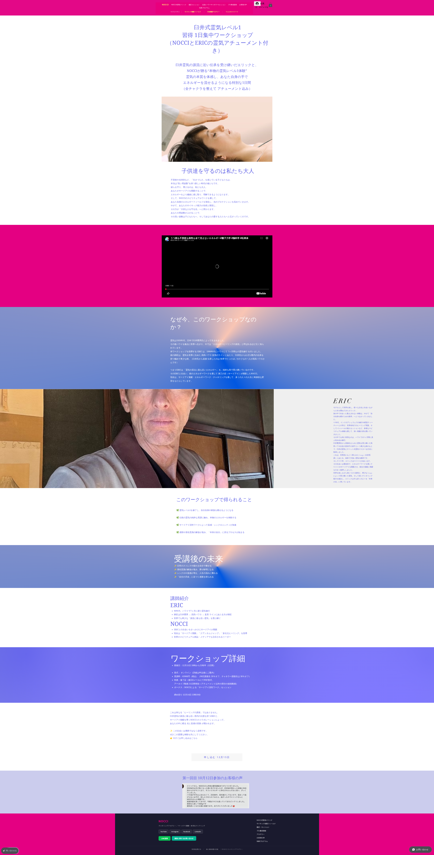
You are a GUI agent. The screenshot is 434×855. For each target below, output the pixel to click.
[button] (270, 4)
